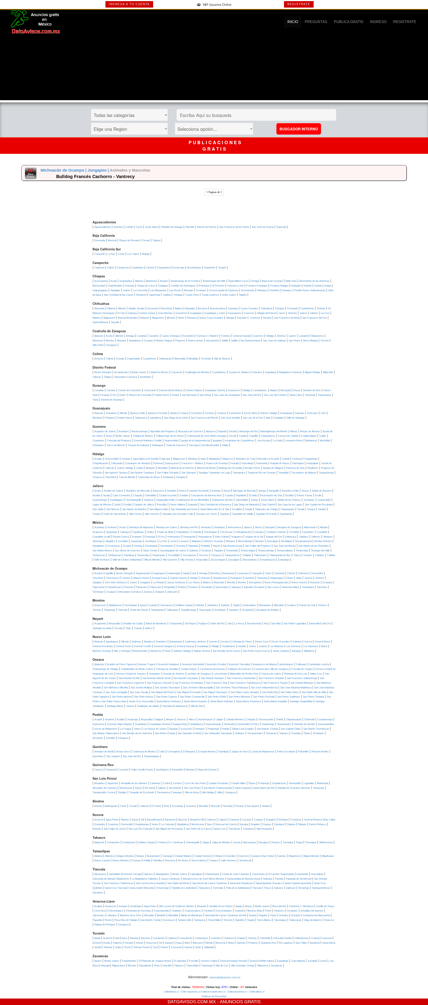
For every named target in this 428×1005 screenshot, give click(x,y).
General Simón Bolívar (170, 390)
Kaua (179, 942)
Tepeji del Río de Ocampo (262, 472)
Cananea (234, 819)
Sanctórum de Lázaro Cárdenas (209, 883)
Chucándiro (317, 573)
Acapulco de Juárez (105, 431)
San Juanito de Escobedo (319, 504)
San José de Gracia (263, 227)
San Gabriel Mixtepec (302, 682)
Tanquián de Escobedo (141, 792)
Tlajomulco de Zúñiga (266, 509)
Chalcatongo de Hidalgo (105, 669)
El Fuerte (156, 806)
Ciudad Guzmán (168, 495)
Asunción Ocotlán (216, 664)
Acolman (112, 527)
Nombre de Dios (312, 390)
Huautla (234, 463)
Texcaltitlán (174, 555)
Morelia (231, 582)
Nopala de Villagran (273, 468)
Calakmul (99, 267)
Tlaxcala (256, 888)
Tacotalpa (288, 842)
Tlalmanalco (260, 555)
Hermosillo (127, 824)
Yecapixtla (247, 609)
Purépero (193, 587)
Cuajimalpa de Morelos (197, 372)
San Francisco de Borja (287, 317)
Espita (106, 942)
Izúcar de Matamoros (105, 728)
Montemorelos (140, 651)
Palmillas (158, 860)
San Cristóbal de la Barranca (215, 504)
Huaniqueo (236, 578)
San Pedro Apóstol (122, 696)
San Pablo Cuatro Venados (244, 692)
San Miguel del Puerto (163, 692)
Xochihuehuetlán (210, 445)
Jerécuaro (312, 413)
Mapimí (274, 390)
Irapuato (299, 413)
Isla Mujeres (162, 769)
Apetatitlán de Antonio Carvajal (125, 874)
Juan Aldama (298, 960)
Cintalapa (163, 285)
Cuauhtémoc (307, 308)
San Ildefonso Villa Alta (116, 687)
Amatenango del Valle (214, 281)
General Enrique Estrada (233, 960)
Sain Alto (167, 965)
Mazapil (105, 965)
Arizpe (135, 819)
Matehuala (322, 783)
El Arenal (158, 463)
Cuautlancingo (325, 719)
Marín (324, 646)
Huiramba (262, 578)
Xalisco (148, 628)
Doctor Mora (250, 413)
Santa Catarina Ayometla (297, 883)
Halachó (117, 942)
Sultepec (194, 550)
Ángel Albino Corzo (238, 281)
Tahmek (107, 947)
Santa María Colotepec (168, 701)
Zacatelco (98, 892)
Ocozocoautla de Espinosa (223, 290)
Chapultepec (183, 532)
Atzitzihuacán (205, 719)
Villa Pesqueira (264, 828)
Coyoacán (176, 372)
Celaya (184, 413)
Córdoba (208, 910)
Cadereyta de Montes (144, 751)
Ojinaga (230, 317)
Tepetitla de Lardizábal (183, 888)
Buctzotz (145, 938)
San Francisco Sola (216, 682)
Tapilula (167, 294)
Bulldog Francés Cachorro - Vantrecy (95, 176)
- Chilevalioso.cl (255, 991)
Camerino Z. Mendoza (301, 906)
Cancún (98, 769)
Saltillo (225, 340)
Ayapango (111, 532)
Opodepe (279, 824)
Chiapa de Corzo (146, 285)
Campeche (123, 267)
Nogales (255, 824)
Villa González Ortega (242, 965)
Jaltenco (315, 536)
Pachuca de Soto (295, 468)
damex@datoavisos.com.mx (225, 977)
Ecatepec (137, 536)
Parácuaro (142, 587)
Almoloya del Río (189, 527)
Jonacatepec (249, 605)
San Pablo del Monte (178, 883)
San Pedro (294, 340)
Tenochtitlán (214, 920)
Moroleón (98, 417)
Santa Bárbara (100, 322)
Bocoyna (202, 308)
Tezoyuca (216, 555)
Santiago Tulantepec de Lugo (214, 472)
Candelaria (137, 267)
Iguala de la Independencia (195, 440)
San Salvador (188, 472)
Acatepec (124, 431)
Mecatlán (149, 915)
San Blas (276, 623)
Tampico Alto (184, 920)
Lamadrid (304, 335)
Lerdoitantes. (260, 390)
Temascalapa (248, 550)
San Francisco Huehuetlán (241, 678)
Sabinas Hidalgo (182, 651)
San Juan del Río (252, 395)
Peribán (181, 587)
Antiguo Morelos (125, 856)
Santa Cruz (219, 828)
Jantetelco (212, 605)
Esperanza (98, 724)
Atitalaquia (214, 458)
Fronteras (295, 819)
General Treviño (142, 646)
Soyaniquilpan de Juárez (173, 550)
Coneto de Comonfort (129, 390)
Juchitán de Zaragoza (199, 673)
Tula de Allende (127, 477)
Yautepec (234, 609)
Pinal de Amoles (320, 751)
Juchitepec (151, 541)
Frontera (225, 335)
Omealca (283, 915)
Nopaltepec (99, 545)
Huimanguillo (193, 842)
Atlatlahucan (115, 605)
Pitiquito (302, 824)
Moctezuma (125, 788)
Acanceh (108, 938)
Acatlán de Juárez (113, 490)
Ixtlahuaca (290, 536)
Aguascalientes (102, 227)
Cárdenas (155, 783)
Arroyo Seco (123, 751)
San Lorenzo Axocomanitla (150, 883)
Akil (117, 938)
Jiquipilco (110, 541)
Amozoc (181, 719)
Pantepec (287, 290)
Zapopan (224, 514)
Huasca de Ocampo (217, 463)
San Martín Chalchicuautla (218, 788)
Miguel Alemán (311, 856)
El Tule (121, 313)
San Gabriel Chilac (291, 728)
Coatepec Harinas (276, 532)
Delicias (321, 308)
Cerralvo (225, 641)
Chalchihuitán (114, 285)
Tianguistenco (232, 555)
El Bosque (204, 285)
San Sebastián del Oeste (184, 509)
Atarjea (174, 413)
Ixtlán (299, 578)
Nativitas (267, 878)
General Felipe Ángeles (119, 724)
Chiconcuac (226, 532)
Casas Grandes (249, 308)
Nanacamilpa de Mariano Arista (243, 878)
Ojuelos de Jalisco (144, 504)
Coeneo (125, 578)
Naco (210, 824)
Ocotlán (127, 504)
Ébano (252, 783)
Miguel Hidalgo (312, 372)
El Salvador (180, 960)
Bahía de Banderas (156, 623)
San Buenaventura (250, 340)
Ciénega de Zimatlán (167, 669)
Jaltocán (109, 468)
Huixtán (307, 285)
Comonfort (196, 413)
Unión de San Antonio (114, 514)
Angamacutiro (143, 573)
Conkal (315, 938)
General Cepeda (242, 335)
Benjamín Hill (197, 819)
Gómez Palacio (193, 390)
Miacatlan (279, 605)
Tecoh (127, 947)
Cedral (166, 783)
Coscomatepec (224, 910)
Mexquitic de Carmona (105, 788)
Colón (161, 751)
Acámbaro (111, 413)
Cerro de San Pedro (195, 783)
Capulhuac (138, 532)
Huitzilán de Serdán (304, 724)
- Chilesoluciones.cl (236, 991)
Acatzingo (132, 719)
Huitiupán (296, 285)
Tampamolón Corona (104, 792)
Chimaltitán (150, 495)
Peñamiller (303, 751)
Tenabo (222, 267)
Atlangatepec (163, 874)
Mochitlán (325, 440)
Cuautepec (98, 440)
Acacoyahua (101, 281)
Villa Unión (98, 345)
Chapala (137, 495)
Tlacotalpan (280, 920)
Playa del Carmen (207, 769)
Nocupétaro (255, 582)
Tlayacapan (205, 609)
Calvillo (129, 227)
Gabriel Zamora (178, 578)
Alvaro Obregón (102, 372)
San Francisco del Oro (314, 317)
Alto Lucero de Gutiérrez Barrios (176, 906)
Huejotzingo (268, 724)
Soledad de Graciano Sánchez (293, 788)
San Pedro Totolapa (313, 696)
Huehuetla (261, 463)
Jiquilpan (97, 582)
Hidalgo (270, 335)
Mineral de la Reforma (182, 468)
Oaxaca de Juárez (271, 673)
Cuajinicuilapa (308, 435)
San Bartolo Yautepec (212, 678)
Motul (231, 942)
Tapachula (154, 294)
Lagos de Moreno (102, 504)
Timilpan (246, 555)
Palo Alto (189, 227)
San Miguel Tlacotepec (215, 692)
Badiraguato (111, 806)
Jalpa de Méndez (221, 842)
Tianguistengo (326, 472)
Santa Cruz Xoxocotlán (141, 701)
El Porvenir (218, 285)
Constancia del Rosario (212, 669)
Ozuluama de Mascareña (316, 915)
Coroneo (209, 413)
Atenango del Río (248, 431)
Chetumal (110, 769)
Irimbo (289, 578)
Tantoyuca (199, 920)
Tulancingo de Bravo (149, 477)
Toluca (296, 555)
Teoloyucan (99, 555)
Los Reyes (194, 582)
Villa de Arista (192, 792)
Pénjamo (110, 417)
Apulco (98, 960)
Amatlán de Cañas (133, 623)
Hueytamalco (284, 724)
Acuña (109, 335)
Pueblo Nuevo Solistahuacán (309, 290)
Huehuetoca (174, 536)
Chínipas (279, 308)
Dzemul (97, 942)
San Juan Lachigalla (116, 692)
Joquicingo (136, 541)
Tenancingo (302, 550)
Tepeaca (283, 733)
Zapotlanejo (286, 514)
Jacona (308, 578)
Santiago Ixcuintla (102, 628)
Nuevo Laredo (102, 860)
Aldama (139, 281)
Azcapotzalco (121, 372)
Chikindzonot (301, 938)
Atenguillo (274, 490)
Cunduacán (128, 842)
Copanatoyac (268, 435)
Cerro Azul (100, 910)
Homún (139, 942)
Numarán (315, 582)
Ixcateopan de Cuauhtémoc (239, 440)
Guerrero (249, 313)
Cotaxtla (239, 910)
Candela (141, 335)
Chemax (252, 938)
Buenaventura (217, 308)
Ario (194, 573)
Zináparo (160, 591)
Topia (95, 399)
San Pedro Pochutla (264, 696)
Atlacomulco (310, 527)
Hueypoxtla (189, 536)
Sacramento (212, 340)
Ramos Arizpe (195, 340)
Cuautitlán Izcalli (101, 536)
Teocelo (228, 920)
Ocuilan (127, 545)
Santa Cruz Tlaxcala (116, 888)
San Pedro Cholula (165, 733)
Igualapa (217, 440)
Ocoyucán (186, 728)
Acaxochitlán (112, 458)
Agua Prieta (112, 819)
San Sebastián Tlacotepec (218, 733)
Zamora (148, 591)
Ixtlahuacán (165, 358)
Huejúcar (149, 499)
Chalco (150, 532)
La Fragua (125, 728)
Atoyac (305, 490)
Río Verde (150, 788)
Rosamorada (254, 623)
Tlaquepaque (287, 509)
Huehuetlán (295, 783)
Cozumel (123, 769)
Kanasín (169, 942)
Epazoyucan (172, 463)
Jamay (254, 499)
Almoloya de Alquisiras (141, 527)
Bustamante (175, 641)
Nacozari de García (226, 824)
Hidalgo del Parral (266, 313)
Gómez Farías (147, 313)
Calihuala (301, 664)
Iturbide (242, 646)
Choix (123, 806)
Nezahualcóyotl (303, 541)
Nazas (296, 390)
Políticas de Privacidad (214, 996)
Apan (203, 458)
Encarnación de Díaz (271, 495)
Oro (114, 395)
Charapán (256, 573)
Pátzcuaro (155, 587)
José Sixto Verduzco (116, 582)
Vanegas (177, 792)
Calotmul (172, 938)
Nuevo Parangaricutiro (276, 582)
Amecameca (234, 527)
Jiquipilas (115, 290)
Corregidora (173, 751)
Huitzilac (199, 605)
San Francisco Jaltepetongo (302, 678)
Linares (263, 646)
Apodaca (148, 641)
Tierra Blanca (264, 920)
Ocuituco (291, 605)
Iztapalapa (270, 372)
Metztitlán (163, 468)
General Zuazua (185, 646)
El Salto (253, 495)
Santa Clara (295, 395)
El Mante (218, 856)
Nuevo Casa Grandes (211, 317)
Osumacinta (247, 290)
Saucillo (115, 322)
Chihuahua (266, 308)
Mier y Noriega (122, 651)
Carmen (150, 267)
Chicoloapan (210, 532)
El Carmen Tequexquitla (281, 874)
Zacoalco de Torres (206, 514)
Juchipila (312, 960)
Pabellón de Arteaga (172, 227)
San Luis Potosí (192, 788)
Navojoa (243, 824)
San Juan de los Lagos (290, 504)
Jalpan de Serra (240, 751)
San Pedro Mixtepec (240, 696)
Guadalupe (196, 313)
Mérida (209, 942)
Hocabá (128, 942)
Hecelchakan (194, 267)
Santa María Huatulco (195, 701)
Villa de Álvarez (222, 358)
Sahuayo (236, 587)
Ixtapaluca (237, 536)
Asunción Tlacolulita (239, 664)
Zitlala (225, 445)
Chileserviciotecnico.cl (212, 991)
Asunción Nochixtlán (193, 664)
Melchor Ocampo (213, 541)
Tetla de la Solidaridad (237, 888)
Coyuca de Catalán (288, 435)
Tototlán (322, 509)
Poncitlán (162, 504)
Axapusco (98, 532)
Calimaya (125, 532)
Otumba (138, 545)
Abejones (99, 664)
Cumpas (258, 819)
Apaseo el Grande (157, 413)
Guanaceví (234, 390)
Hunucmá (151, 942)
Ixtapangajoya (100, 290)
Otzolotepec (166, 545)
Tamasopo (318, 788)
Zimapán (180, 477)
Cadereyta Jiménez (195, 641)
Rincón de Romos (206, 227)
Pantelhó (274, 290)
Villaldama (309, 651)
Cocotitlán (294, 532)
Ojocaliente (145, 965)
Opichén (241, 942)
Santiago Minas (115, 706)
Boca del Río (279, 906)
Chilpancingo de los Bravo (170, 435)
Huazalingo (247, 463)
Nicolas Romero (323, 541)
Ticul (155, 947)
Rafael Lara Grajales (243, 728)
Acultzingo (135, 906)
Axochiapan (130, 605)
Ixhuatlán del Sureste (311, 910)
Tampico (213, 860)
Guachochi (181, 313)
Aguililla (109, 573)
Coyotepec (308, 532)
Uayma (188, 947)
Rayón (216, 545)
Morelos (171, 317)
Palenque (262, 290)
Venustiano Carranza (125, 377)
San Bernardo (189, 395)
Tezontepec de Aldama (303, 472)
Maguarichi (109, 317)
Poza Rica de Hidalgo (126, 920)
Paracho (129, 587)
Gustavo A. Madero (239, 372)
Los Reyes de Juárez (155, 728)
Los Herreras (293, 646)
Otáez (122, 395)
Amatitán (171, 490)
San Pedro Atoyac (144, 696)
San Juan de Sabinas (274, 340)
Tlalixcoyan (295, 920)
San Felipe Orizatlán (168, 472)
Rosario (267, 317)
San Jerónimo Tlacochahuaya (232, 687)
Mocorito (215, 806)
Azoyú (109, 435)
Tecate (146, 240)
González (230, 856)
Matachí (144, 317)
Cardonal (297, 458)
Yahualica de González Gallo (177, 514)
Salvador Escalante (254, 587)
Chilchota (303, 573)
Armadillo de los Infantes (134, 783)
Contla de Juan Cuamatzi (235, 874)
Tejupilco (218, 550)
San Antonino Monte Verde (156, 678)
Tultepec (319, 555)
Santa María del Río (264, 788)
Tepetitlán (283, 472)
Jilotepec (328, 536)
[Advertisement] (214, 69)
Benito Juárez (139, 372)
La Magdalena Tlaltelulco (145, 878)
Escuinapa (177, 806)
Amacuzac (100, 605)
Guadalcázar (279, 783)
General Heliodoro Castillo (148, 440)
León (323, 413)
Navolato (228, 806)
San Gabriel (268, 504)
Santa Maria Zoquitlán (275, 701)
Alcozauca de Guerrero (190, 431)
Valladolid (209, 947)
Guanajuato (286, 413)
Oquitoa (291, 824)
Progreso (180, 340)
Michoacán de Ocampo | (64, 170)
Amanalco (206, 527)
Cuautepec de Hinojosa (137, 463)
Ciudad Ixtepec (189, 669)
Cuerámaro (235, 413)
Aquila (186, 573)
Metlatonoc (311, 440)
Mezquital (285, 390)
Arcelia (233, 431)
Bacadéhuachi (154, 819)
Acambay (99, 527)
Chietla (279, 719)
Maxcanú (198, 942)
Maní (187, 942)
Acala (114, 281)
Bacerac (182, 819)
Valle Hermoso (229, 860)
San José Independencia (264, 687)
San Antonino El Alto (129, 678)
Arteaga (130, 335)
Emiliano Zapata (184, 605)
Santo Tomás (150, 550)
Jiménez (281, 335)
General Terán (123, 646)
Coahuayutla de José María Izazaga (206, 435)
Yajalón (243, 294)
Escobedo (188, 335)
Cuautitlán (322, 532)
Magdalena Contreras (290, 372)
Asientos (118, 227)
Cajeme (222, 819)
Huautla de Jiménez (174, 673)
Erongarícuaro (159, 578)
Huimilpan (223, 751)
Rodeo (175, 395)
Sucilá (97, 947)
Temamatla (232, 550)
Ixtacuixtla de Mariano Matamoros (111, 878)
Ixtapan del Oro (274, 536)
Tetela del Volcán (139, 609)
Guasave (191, 806)
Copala (242, 435)
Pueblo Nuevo (161, 395)
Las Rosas (175, 290)
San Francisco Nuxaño (159, 682)
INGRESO (378, 22)
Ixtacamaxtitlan (326, 724)
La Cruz (325, 313)
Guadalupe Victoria (215, 390)
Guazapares (234, 313)
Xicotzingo (303, 888)
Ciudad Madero (183, 856)
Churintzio (98, 578)
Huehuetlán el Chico (248, 724)
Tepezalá (281, 227)
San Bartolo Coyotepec (185, 678)
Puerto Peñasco (317, 824)
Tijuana (156, 240)
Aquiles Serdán (136, 308)
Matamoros (158, 317)
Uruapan (111, 591)
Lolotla (139, 468)
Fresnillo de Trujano (302, 669)
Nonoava (192, 317)
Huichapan (298, 463)
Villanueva (262, 965)
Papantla (97, 920)
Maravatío (219, 582)
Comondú (99, 254)
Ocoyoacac (113, 545)
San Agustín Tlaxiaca (116, 472)
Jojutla (236, 605)
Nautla (252, 915)
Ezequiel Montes (207, 751)
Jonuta (237, 842)
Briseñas (215, 573)
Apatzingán (174, 573)
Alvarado (201, 906)
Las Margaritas (158, 290)
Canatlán (99, 390)
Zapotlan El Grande (266, 514)
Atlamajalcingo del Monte (273, 431)
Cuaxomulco (258, 874)
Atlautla (323, 527)
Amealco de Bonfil (103, 751)
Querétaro (98, 756)
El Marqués (189, 751)
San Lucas (273, 587)
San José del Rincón (285, 545)
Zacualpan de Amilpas (267, 609)
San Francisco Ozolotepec (189, 682)
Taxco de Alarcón (116, 445)
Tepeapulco (239, 472)
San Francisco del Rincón (204, 417)
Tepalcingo (109, 609)
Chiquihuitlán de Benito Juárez (137, 669)
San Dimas (205, 395)
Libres (137, 728)
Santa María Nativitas (221, 701)
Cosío (139, 227)
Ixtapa (327, 285)
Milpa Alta (328, 372)
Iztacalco (257, 372)
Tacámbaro (308, 587)
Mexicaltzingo (245, 541)
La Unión (278, 440)
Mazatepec (265, 605)
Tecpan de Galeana (138, 445)
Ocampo (148, 340)
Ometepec (98, 445)
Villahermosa (326, 842)
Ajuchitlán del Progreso (162, 431)
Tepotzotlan (143, 555)
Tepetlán (239, 920)
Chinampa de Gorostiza (138, 910)
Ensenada (99, 240)
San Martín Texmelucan (316, 728)
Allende (122, 308)
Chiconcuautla (265, 719)
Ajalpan (159, 719)
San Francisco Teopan (275, 682)
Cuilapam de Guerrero (240, 669)
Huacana (205, 578)
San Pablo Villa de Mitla (314, 692)
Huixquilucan (205, 536)
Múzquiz (121, 340)
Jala (229, 623)
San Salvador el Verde (190, 733)
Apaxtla (222, 431)
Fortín (268, 910)
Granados (99, 824)
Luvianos (184, 541)
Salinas (162, 788)
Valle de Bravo (102, 559)
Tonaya (311, 509)
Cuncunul (326, 938)
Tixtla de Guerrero (176, 445)
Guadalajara (116, 499)
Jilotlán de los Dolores (289, 499)
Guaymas (113, 824)
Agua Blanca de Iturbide (146, 458)
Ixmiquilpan (313, 463)
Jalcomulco (99, 915)
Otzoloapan (151, 545)
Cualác (322, 435)
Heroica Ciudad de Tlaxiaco (131, 673)
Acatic (97, 490)
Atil (142, 819)
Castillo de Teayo (325, 906)
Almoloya (193, 458)
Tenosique (310, 842)
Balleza (179, 308)
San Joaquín (113, 756)
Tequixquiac (158, 555)
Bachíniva (166, 308)
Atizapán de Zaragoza (289, 527)
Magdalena (183, 824)
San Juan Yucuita (139, 692)
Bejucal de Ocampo (272, 281)
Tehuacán (271, 733)
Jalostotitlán (241, 499)
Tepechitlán (192, 965)
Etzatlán (289, 495)
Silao (268, 417)
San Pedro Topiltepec (288, 696)
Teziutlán (296, 733)
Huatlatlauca (196, 724)
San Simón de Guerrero (127, 550)
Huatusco (279, 910)
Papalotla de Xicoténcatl (298, 878)
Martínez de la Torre (131, 915)
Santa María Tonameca (248, 701)
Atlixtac (293, 431)
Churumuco (112, 578)
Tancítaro (322, 587)
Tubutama (248, 828)
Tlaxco (267, 888)
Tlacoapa (194, 445)
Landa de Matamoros (262, 751)
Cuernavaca (166, 605)
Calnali (285, 458)
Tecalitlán (237, 509)
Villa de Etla (197, 706)
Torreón (324, 340)
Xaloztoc (278, 888)
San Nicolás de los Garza (226, 651)
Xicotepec (98, 738)
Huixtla (318, 285)
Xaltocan (290, 888)
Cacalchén (159, 938)
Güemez (281, 856)
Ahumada (99, 308)
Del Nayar (190, 623)
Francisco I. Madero (207, 335)
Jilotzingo (98, 541)
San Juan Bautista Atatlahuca (296, 687)
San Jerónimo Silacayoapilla (198, 687)
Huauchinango (213, 724)
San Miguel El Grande (189, 692)
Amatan (164, 281)
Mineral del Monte (206, 468)
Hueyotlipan (317, 874)
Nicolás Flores (252, 468)
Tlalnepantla (157, 609)
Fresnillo (193, 960)
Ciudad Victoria (202, 856)
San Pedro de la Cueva (198, 828)
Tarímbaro (98, 591)
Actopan (125, 458)
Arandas (216, 490)
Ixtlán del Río (217, 623)
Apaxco (248, 527)
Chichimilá (264, 938)
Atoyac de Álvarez (310, 431)
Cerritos (177, 783)
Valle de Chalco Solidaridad (126, 559)
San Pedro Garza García (256, 651)
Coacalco (258, 532)
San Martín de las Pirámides (313, 545)
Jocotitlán (123, 541)
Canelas (111, 390)
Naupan (173, 728)
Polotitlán (205, 545)
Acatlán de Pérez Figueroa (121, 664)
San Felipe (301, 942)
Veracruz (329, 920)
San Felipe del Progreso (258, 545)
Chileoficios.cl (171, 991)
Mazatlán (203, 806)
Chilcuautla (117, 463)
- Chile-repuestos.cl (189, 991)
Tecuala (118, 628)
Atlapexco (227, 458)
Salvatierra (155, 417)
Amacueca (158, 490)
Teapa (299, 842)
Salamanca (141, 417)
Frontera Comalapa (256, 285)
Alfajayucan (179, 458)
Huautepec (154, 673)
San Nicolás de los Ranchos (137, 733)
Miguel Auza (118, 965)
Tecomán (206, 358)
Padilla (147, 860)
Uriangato (278, 417)
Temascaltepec (285, 550)
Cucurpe (246, 819)
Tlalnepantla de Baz (280, 555)
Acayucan (110, 906)
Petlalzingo (213, 728)
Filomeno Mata (254, 910)
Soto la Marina (199, 860)
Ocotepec (201, 290)
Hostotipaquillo (133, 499)
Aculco (123, 527)
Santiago (296, 651)
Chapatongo (310, 458)
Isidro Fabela (222, 536)
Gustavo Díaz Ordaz (262, 856)
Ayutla (106, 495)
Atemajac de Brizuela (244, 490)
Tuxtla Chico (192, 294)
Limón (117, 504)
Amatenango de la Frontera (185, 281)
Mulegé (146, 254)
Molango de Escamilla (230, 468)
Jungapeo (145, 582)
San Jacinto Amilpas (141, 687)
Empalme (271, 819)
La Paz (111, 254)
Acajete (98, 719)
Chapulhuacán (100, 463)
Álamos (125, 819)
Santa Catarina (281, 651)
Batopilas (190, 308)
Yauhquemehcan (321, 888)
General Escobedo (103, 646)
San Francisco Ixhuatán (271, 678)
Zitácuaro (172, 591)
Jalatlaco (304, 536)
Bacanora (170, 819)
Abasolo (98, 335)
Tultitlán (331, 555)
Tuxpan (97, 514)
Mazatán (188, 290)
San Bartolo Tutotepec (142, 472)
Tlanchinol (110, 477)
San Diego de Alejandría (246, 504)
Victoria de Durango (111, 399)
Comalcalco (113, 842)
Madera (97, 317)
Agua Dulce (150, 906)
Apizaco (148, 874)
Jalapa (205, 842)
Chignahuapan (293, 719)
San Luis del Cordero (275, 395)
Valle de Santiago (295, 417)
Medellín (161, 915)
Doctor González (280, 641)
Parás (167, 651)
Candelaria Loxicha (319, 664)
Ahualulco (99, 783)
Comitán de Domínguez (183, 285)
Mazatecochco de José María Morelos (203, 878)
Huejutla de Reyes (280, 463)
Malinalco (197, 541)
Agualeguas (112, 641)
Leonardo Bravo (294, 440)
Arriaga (255, 281)
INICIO (292, 22)
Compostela (175, 623)
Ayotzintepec (286, 664)
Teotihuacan (114, 555)
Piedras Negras (164, 340)
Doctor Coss (262, 641)
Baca (124, 938)
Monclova (98, 340)
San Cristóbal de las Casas (118, 294)
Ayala (143, 605)
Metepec (150, 468)
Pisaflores (312, 468)
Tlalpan (108, 377)
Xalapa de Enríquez (104, 924)
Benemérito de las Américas (314, 281)
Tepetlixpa (128, 555)
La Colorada (167, 824)
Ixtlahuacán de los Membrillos (193, 499)
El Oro (161, 536)
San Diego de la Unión (176, 417)
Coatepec (176, 910)
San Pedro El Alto (217, 696)
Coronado (292, 308)
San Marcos (112, 509)
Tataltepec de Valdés (148, 706)
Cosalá (133, 806)
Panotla (279, 878)
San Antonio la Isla (232, 545)
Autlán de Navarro (321, 490)
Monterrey (156, 651)
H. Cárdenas (176, 842)
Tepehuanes (324, 395)
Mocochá (220, 942)
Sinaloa (266, 806)
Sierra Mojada (310, 340)
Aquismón (112, 783)
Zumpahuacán (267, 559)
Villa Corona (135, 514)
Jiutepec (225, 605)
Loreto (121, 254)
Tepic (128, 628)
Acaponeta (100, 623)
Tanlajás (122, 792)
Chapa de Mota (165, 532)
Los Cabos (133, 254)
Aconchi (98, 819)
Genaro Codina (209, 960)
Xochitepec (220, 609)
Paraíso (276, 842)
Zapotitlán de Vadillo (242, 514)
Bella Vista (291, 281)
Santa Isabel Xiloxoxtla (141, 888)
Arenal (226, 490)
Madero (207, 582)
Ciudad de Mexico (159, 372)
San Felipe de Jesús (115, 828)
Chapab (241, 938)
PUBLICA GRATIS (348, 22)
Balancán (99, 842)
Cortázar (221, 413)
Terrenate (218, 888)
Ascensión (153, 308)
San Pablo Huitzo (289, 692)
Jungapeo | (99, 170)
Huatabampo (142, 824)
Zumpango (283, 559)
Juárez (126, 290)
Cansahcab (185, 938)
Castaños (153, 335)
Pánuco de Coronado (140, 395)
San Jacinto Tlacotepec (167, 687)
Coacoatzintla (161, 910)
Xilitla (219, 792)
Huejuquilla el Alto (165, 499)
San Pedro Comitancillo (192, 696)
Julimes (314, 313)
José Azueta (263, 440)
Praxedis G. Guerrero (248, 317)
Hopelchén (209, 267)
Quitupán (193, 504)
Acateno (109, 719)
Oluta (273, 915)
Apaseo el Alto (137, 413)
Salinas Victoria (201, 651)
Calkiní (110, 267)
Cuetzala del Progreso (119, 440)
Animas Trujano (146, 664)
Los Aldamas (277, 646)
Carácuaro (243, 573)
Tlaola (306, 733)
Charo (268, 573)
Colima (109, 358)
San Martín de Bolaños (134, 509)
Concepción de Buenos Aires (206, 495)
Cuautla (229, 495)
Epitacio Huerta (141, 578)
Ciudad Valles (238, 783)
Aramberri (161, 641)
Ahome (98, 806)
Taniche (130, 706)
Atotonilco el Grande (268, 458)
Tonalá (300, 509)
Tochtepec (318, 733)
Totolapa (178, 294)
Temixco (322, 605)
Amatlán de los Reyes (221, 906)
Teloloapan (157, 445)
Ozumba (180, 545)
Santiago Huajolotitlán (301, 701)
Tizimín (164, 947)
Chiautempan (212, 874)
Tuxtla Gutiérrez (210, 294)
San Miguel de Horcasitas (169, 828)
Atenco (259, 527)
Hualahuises (228, 646)
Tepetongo (207, 965)
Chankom (228, 938)
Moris (181, 317)
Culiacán (144, 806)
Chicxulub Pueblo (282, 938)
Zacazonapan (217, 559)
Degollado (241, 495)
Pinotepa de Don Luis (295, 673)
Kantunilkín (177, 769)
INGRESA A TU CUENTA (129, 4)
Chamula (129, 285)
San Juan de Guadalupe (227, 395)
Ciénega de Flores (242, 641)
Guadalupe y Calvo (214, 313)
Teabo (118, 947)
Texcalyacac (189, 555)
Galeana (132, 313)
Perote (108, 920)
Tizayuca (98, 477)
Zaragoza (111, 345)
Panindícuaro (114, 587)
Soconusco (169, 920)
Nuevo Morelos (120, 860)
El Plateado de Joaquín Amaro (155, 960)
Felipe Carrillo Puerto (142, 769)
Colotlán (183, 495)
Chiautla (196, 532)
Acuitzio (98, 573)
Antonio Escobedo (199, 490)
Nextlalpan (286, 541)
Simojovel (141, 294)
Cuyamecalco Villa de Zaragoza (271, 669)
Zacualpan (233, 559)
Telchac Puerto (142, 947)
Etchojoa (283, 819)
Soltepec (240, 733)
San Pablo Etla (270, 692)
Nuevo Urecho (299, 582)
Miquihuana (328, 856)
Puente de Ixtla (307, 605)
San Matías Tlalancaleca (106, 733)
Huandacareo (220, 578)
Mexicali (112, 240)
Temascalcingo (266, 550)
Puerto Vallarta (177, 504)
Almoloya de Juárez (166, 527)
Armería (98, 358)
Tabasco (179, 965)
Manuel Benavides (128, 317)
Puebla (225, 728)
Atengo (262, 490)
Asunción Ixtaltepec (168, 664)
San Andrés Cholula (267, 728)
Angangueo (159, 573)
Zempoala (168, 477)
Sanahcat (314, 942)
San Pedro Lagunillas (295, 623)
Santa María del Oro (211, 509)
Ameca (183, 490)
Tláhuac (97, 377)
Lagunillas (309, 783)
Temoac (97, 609)
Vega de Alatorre (313, 920)
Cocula (232, 435)
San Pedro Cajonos (166, 696)
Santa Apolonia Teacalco (268, 883)
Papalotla (193, 545)
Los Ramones (311, 646)
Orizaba (295, 915)
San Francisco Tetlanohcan (118, 883)
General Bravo (322, 641)
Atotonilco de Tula (245, 458)
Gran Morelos (165, 313)
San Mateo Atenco (102, 550)
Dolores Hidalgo (268, 413)
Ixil (160, 942)
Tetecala (122, 609)
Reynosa (170, 860)
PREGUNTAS (316, 22)
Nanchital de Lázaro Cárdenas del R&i (225, 915)
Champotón (163, 267)
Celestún (216, 938)
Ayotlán (97, 495)
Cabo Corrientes (121, 495)
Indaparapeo (277, 578)
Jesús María (151, 227)
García (308, 641)
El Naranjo (263, 783)
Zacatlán (110, 738)
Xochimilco (145, 377)
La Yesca (239, 623)
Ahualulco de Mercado (138, 490)
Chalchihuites (129, 960)
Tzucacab (176, 947)
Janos (281, 313)
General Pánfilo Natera (261, 960)
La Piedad (158, 582)
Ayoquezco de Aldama (265, 664)
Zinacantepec (249, 559)
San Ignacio (253, 806)
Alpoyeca (211, 431)
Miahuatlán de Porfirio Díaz (244, 673)
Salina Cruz (316, 673)
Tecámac (206, 550)
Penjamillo (169, 587)
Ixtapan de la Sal (254, 536)
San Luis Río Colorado (140, 828)
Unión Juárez (229, 294)
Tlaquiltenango (188, 609)
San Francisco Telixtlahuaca (245, 682)
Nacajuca (264, 842)
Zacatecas (276, 965)
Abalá (97, 938)
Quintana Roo (268, 942)
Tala (227, 509)
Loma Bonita (220, 673)
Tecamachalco (255, 733)
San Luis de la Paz (253, 417)
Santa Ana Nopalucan (241, 883)
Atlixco (192, 719)
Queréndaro (222, 587)
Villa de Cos (221, 965)
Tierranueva (163, 792)
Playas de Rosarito (129, 240)
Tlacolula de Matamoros (175, 706)
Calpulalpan (196, 874)
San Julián (98, 509)
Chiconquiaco (115, 910)
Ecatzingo (149, 536)
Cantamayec (201, 938)
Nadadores (135, 340)
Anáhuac (136, 641)
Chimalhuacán (243, 532)
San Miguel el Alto (158, 509)
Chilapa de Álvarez (143, 435)
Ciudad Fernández (219, 783)
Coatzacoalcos (193, 910)
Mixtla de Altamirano (191, 915)
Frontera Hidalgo (279, 285)
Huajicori (203, 623)
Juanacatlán (324, 499)
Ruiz (266, 623)
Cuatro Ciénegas (171, 335)
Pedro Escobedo (286, 751)
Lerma (173, 541)
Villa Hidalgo (208, 792)
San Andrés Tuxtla (150, 920)
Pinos (157, 965)
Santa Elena (328, 942)
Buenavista (228, 573)
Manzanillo (180, 358)
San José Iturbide (230, 417)
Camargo (233, 308)
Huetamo (249, 578)
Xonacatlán (202, 559)
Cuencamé (150, 390)
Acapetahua (125, 281)
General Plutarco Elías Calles (319, 819)
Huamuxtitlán (172, 440)
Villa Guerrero (152, 514)
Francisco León (235, 285)
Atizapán (270, 527)
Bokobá (134, 938)
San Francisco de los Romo (234, 227)
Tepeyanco (204, 888)
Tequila (248, 509)
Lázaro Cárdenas (176, 582)
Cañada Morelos (235, 719)
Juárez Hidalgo (125, 468)
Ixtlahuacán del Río (222, 499)
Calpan (219, 719)
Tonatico (307, 555)
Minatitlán (193, 358)
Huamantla (302, 874)
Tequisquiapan (151, 756)
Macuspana (249, 842)
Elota (166, 806)
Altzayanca (100, 874)
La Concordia (140, 290)
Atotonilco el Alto (290, 490)
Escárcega (178, 267)
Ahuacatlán (115, 623)
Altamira (109, 856)
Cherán (291, 573)
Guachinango (100, 499)
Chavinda (279, 573)
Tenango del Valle (320, 550)
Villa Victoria (186, 559)
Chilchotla (309, 719)
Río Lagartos (286, 942)
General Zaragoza (164, 646)
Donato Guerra (121, 536)
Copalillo (253, 435)
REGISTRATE (298, 4)
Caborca (211, 819)
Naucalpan (272, 541)
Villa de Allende (152, 559)
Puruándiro (207, 587)
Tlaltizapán (172, 609)
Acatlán (98, 458)
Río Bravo (183, 860)
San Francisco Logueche (130, 682)
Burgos (140, 856)
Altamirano (151, 281)
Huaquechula (180, 724)
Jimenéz (292, 313)
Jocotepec (309, 499)
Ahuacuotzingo (140, 431)
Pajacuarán (99, 587)
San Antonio (175, 788)
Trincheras (234, 828)
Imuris (155, 824)
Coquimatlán (133, 358)
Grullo (318, 495)
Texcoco (203, 555)
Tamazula (310, 395)
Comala (120, 358)
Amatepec (219, 527)
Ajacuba (165, 458)
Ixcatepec (292, 910)
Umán (198, 947)
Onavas (267, 824)
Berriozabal (99, 285)
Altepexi (170, 719)
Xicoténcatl (245, 860)
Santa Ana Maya (290, 587)
